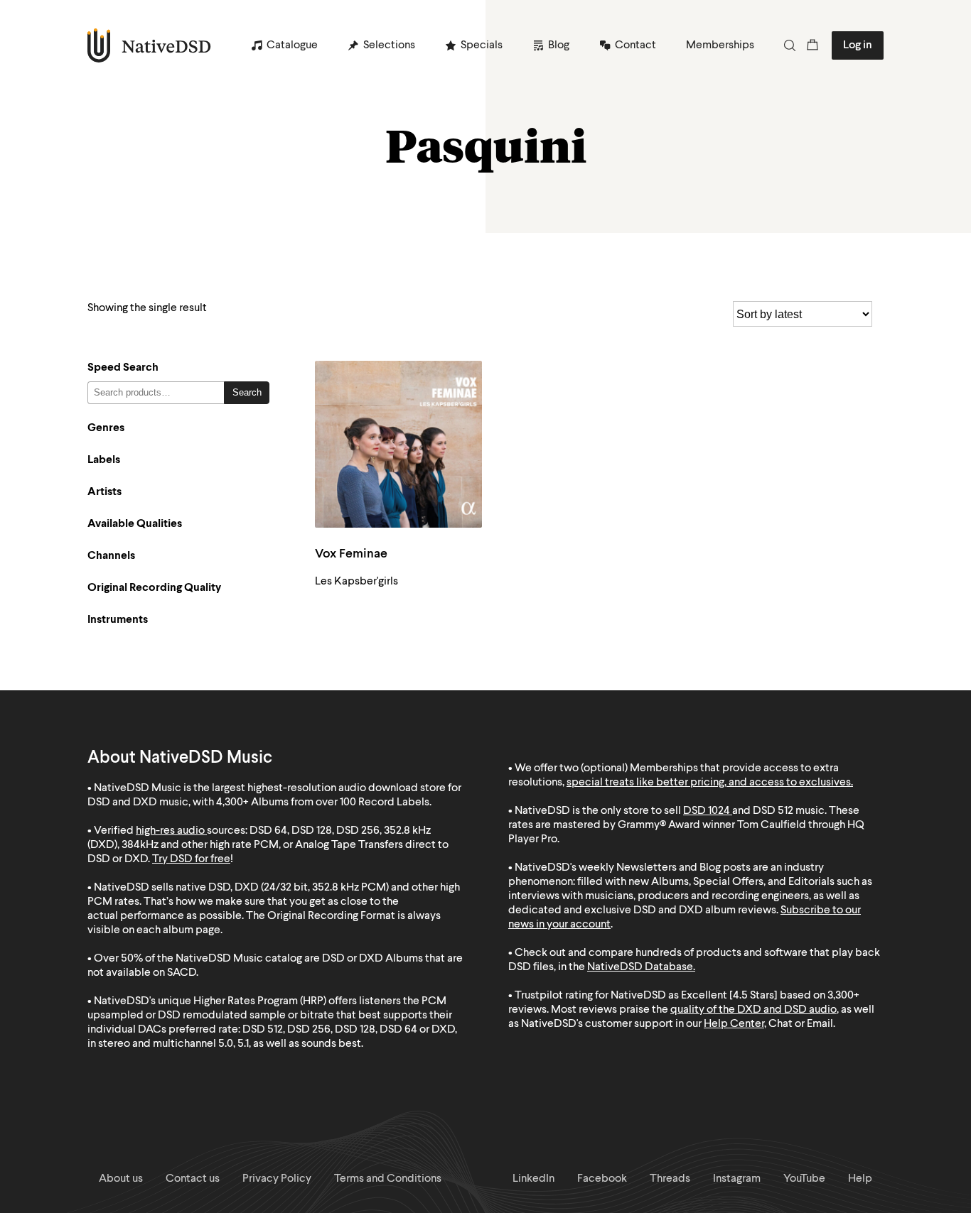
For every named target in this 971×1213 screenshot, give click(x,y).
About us (121, 1179)
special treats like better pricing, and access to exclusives (709, 782)
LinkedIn (533, 1179)
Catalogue (292, 45)
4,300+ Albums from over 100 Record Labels (322, 802)
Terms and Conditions (387, 1179)
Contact (635, 45)
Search (247, 392)
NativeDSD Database (640, 967)
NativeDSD (149, 45)
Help (860, 1179)
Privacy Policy (276, 1179)
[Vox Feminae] (398, 444)
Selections (389, 45)
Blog (558, 45)
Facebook (602, 1179)
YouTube (804, 1179)
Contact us (193, 1179)
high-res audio (170, 831)
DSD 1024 (706, 811)
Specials (482, 45)
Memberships (720, 45)
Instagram (737, 1179)
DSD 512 (773, 811)
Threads (670, 1179)
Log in (857, 45)
